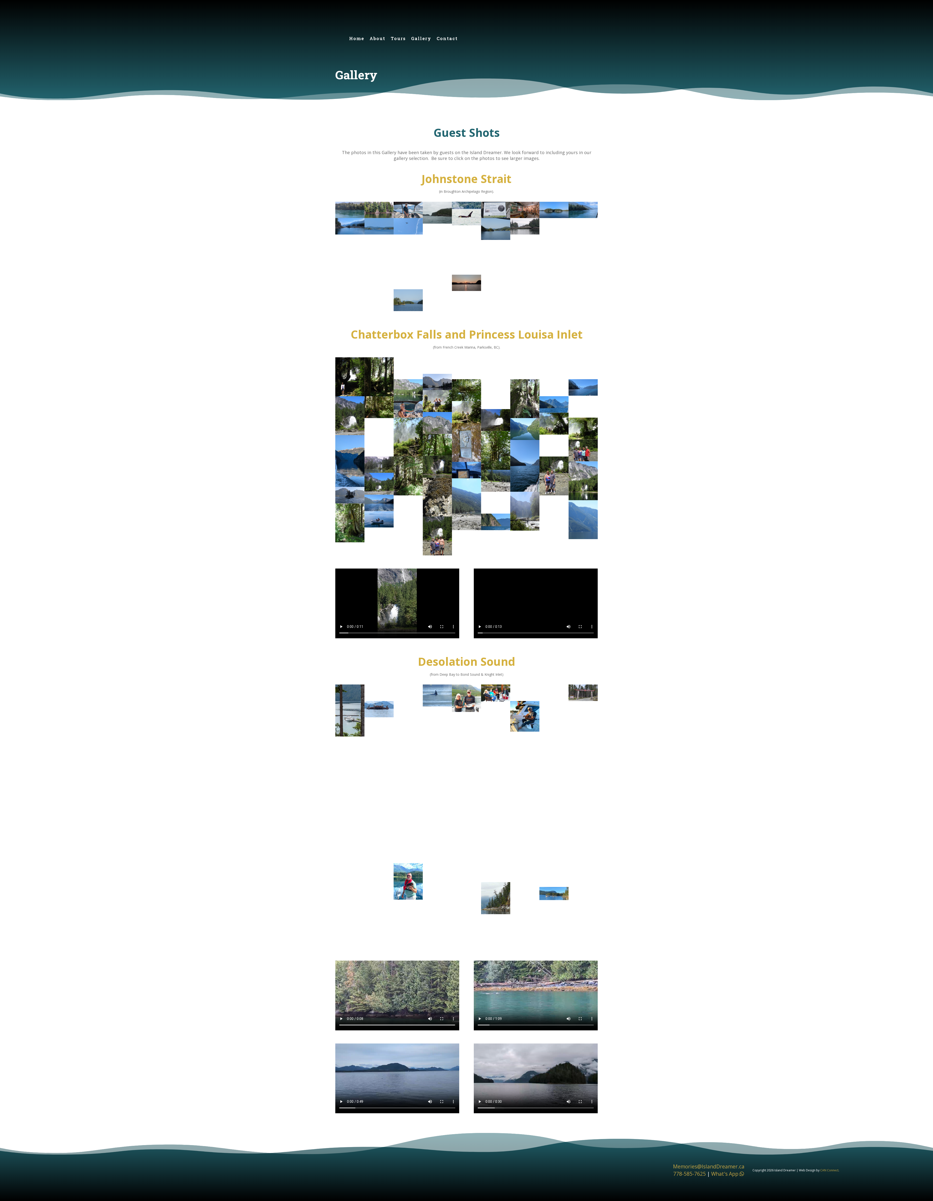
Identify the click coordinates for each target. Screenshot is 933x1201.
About (377, 39)
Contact (447, 39)
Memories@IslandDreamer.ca (708, 1166)
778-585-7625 (689, 1173)
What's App (725, 1173)
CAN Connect (829, 1170)
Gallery (421, 39)
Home (356, 39)
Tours (398, 39)
